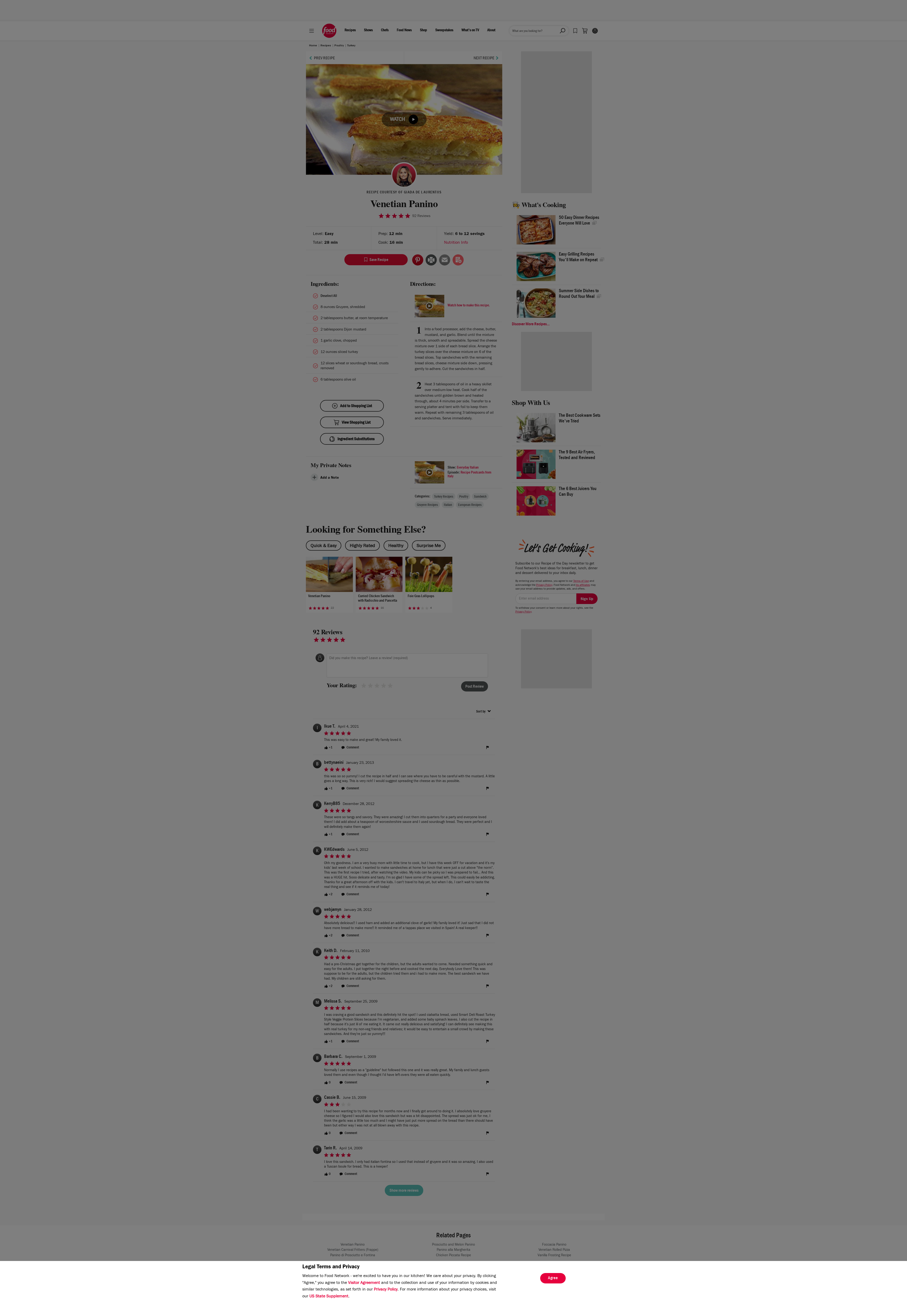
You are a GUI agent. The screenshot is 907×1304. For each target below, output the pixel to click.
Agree (553, 1278)
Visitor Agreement (364, 1283)
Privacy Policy (386, 1290)
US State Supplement (328, 1297)
